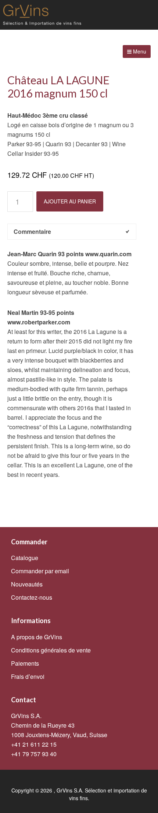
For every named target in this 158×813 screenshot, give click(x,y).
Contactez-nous (31, 597)
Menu (139, 51)
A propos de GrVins (36, 637)
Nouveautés (27, 584)
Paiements (25, 663)
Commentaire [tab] (32, 231)
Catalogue (24, 557)
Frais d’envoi (27, 676)
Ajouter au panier (70, 201)
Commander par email (40, 571)
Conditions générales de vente (51, 650)
